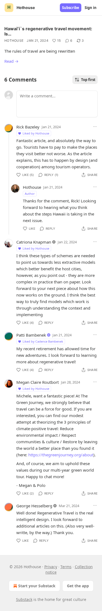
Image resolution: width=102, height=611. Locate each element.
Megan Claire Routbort (37, 382)
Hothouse (13, 40)
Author (30, 193)
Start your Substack (36, 585)
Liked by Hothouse (36, 133)
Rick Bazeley (27, 127)
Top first (88, 79)
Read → (11, 61)
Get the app (78, 585)
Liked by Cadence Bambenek (43, 341)
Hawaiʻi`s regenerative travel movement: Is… (48, 31)
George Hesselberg (34, 505)
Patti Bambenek (31, 335)
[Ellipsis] (95, 126)
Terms (66, 566)
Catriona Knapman (33, 242)
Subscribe (70, 7)
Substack (24, 599)
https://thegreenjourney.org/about (60, 454)
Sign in (91, 7)
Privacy (50, 566)
